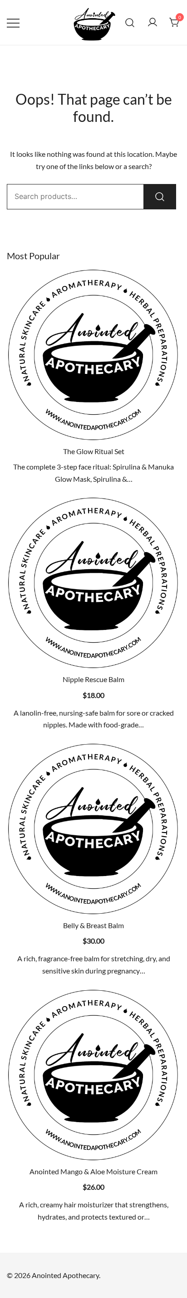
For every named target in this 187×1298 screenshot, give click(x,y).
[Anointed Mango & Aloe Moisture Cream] (93, 1075)
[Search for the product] (159, 196)
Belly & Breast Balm (93, 925)
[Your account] (152, 23)
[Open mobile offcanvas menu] (13, 22)
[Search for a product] (130, 22)
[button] (93, 653)
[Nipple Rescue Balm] (93, 582)
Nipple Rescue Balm (93, 679)
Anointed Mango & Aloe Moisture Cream (93, 1171)
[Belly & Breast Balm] (93, 828)
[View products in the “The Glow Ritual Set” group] (93, 425)
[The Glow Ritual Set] (93, 354)
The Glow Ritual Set (93, 451)
